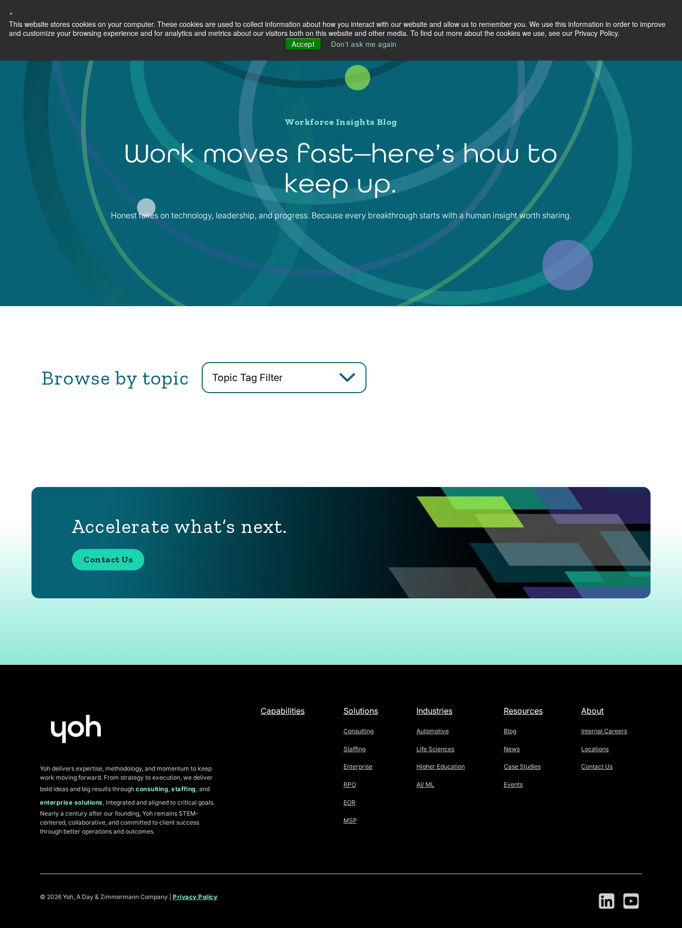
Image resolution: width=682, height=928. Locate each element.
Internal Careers (604, 731)
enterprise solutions (71, 802)
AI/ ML (425, 784)
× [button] (11, 12)
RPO (349, 784)
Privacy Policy (195, 897)
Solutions (360, 711)
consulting (152, 789)
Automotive (432, 731)
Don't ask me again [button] (364, 44)
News (512, 749)
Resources (523, 711)
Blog (510, 731)
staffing (183, 789)
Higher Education (440, 766)
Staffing (354, 749)
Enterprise (357, 766)
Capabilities (283, 711)
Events (513, 784)
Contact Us (108, 559)
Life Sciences (435, 749)
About (592, 711)
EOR (349, 802)
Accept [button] (303, 44)
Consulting (358, 731)
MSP (350, 820)
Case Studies (522, 766)
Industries (434, 711)
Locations (595, 749)
